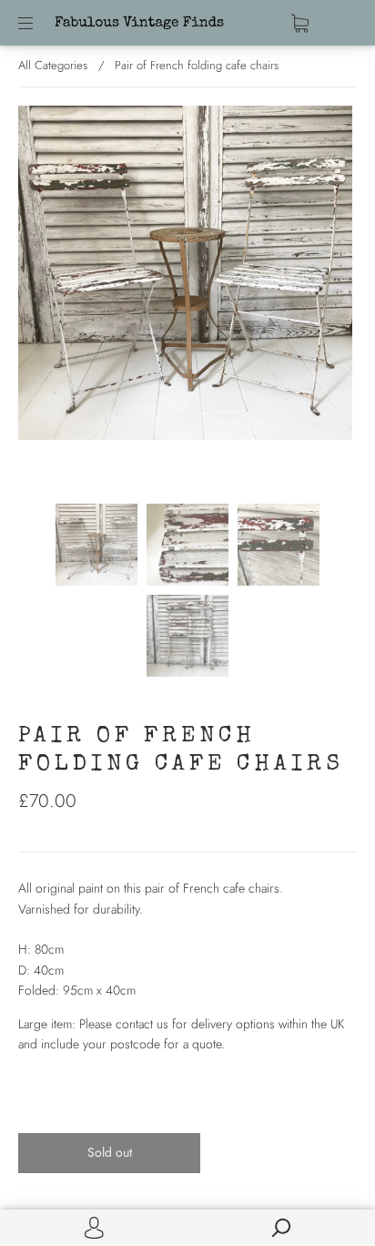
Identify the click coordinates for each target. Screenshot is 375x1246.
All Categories (52, 65)
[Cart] (300, 23)
